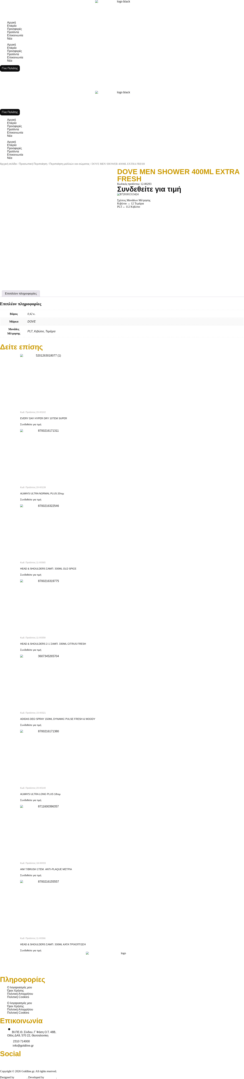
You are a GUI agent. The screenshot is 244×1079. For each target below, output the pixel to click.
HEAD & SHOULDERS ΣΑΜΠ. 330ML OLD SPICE (48, 568)
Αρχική (11, 22)
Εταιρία (11, 25)
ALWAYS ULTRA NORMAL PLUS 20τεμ (42, 493)
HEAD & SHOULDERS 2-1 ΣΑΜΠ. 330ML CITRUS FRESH (53, 643)
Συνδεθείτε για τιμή (149, 189)
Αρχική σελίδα (8, 163)
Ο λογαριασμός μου (19, 987)
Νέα (9, 38)
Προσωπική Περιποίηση (33, 163)
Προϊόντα (13, 32)
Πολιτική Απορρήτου (20, 993)
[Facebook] (4, 1061)
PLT (30, 331)
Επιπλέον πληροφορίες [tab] (21, 293)
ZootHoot (21, 1077)
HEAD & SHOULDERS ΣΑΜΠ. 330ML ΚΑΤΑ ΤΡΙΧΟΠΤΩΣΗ (53, 944)
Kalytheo (50, 1077)
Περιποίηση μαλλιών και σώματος (69, 163)
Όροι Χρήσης (15, 990)
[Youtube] (85, 1061)
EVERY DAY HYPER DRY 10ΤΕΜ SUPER (43, 418)
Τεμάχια (50, 331)
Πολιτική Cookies (18, 997)
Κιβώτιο (39, 331)
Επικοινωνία (15, 35)
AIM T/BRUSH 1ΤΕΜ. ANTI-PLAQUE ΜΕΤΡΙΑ (46, 869)
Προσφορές (14, 28)
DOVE (32, 321)
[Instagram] (167, 1061)
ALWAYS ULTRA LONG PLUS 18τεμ (40, 794)
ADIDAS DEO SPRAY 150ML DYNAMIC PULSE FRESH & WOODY (57, 718)
